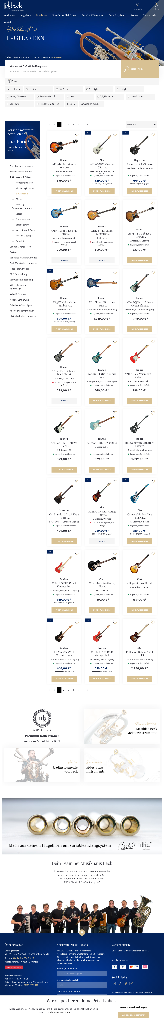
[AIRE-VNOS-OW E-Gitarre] (102, 145)
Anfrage (64, 245)
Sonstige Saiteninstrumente (22, 206)
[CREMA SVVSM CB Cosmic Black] (64, 633)
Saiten (18, 213)
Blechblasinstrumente (21, 166)
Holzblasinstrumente (21, 171)
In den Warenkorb (64, 191)
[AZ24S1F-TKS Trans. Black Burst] (64, 352)
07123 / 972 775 (23, 958)
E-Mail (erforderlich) (67, 968)
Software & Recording (21, 279)
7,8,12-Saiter (107, 96)
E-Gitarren (21, 193)
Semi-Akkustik (47, 96)
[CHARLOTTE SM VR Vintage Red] (64, 564)
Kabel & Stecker (18, 294)
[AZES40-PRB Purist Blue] (102, 423)
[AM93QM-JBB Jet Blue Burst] (64, 212)
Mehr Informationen (59, 1012)
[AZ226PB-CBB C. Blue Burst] (102, 283)
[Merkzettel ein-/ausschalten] (77, 134)
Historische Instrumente (23, 316)
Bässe (18, 199)
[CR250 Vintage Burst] (140, 564)
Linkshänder (137, 96)
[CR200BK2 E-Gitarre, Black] (102, 564)
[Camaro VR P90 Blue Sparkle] (140, 493)
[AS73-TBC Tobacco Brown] (140, 214)
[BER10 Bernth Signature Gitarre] (140, 423)
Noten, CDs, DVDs (19, 299)
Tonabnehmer (22, 219)
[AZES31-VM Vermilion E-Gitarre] (140, 353)
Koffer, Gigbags (24, 235)
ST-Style (93, 89)
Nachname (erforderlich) (69, 991)
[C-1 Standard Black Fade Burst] (64, 493)
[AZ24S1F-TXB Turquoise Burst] (102, 353)
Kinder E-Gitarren (49, 104)
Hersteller (12, 89)
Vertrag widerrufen (13, 967)
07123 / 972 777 (31, 985)
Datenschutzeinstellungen (133, 1007)
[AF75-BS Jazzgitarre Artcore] (64, 145)
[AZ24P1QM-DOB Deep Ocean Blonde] (140, 283)
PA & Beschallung (19, 274)
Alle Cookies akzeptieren (133, 1015)
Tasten (13, 252)
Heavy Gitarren (17, 96)
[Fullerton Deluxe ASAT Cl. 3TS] (140, 633)
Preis (70, 104)
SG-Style (64, 89)
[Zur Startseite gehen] (14, 6)
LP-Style (33, 89)
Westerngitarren (24, 188)
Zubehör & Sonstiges (21, 305)
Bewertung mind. (90, 104)
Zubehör (20, 241)
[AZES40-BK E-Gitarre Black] (64, 423)
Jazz (72, 96)
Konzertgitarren (24, 182)
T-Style (123, 89)
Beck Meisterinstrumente (23, 263)
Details (64, 260)
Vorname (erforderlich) (68, 980)
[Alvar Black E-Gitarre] (140, 145)
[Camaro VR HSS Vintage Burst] (102, 492)
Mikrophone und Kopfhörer (18, 287)
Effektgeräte (22, 224)
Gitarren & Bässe (21, 177)
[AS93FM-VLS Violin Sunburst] (64, 283)
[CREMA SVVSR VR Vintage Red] (102, 633)
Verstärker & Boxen (25, 230)
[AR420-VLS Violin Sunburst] (102, 212)
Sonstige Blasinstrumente (23, 257)
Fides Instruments (19, 268)
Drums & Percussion (20, 246)
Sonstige (14, 104)
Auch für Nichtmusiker (22, 310)
